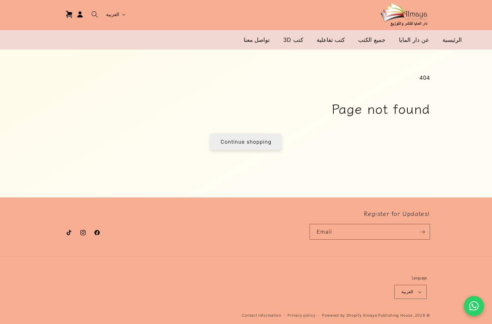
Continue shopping (246, 142)
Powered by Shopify (342, 315)
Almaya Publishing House (387, 315)
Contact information (261, 315)
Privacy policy (301, 315)
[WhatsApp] (474, 306)
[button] (94, 14)
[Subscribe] (422, 232)
